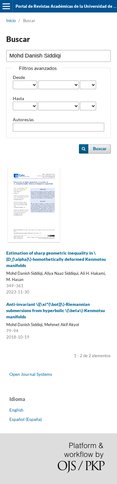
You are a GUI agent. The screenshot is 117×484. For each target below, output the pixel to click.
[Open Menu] (6, 6)
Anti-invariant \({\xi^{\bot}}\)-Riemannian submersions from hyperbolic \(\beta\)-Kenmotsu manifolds (55, 310)
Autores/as (23, 119)
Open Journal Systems (30, 374)
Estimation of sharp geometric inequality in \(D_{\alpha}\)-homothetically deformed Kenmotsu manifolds (56, 259)
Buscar (99, 148)
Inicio (11, 20)
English (16, 410)
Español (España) (25, 419)
